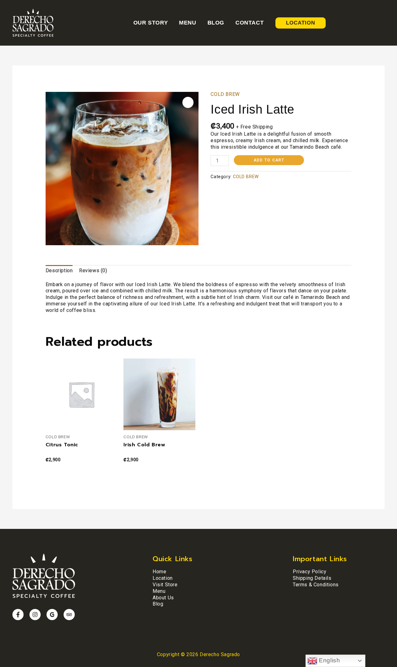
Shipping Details (312, 578)
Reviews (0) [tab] (93, 270)
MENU (187, 23)
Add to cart (269, 160)
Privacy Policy (309, 572)
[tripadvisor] (69, 614)
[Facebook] (18, 614)
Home (159, 572)
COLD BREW (225, 94)
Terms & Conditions (316, 585)
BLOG (215, 23)
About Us (163, 598)
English (328, 660)
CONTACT (249, 23)
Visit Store (165, 585)
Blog (158, 604)
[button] (188, 102)
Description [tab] (59, 270)
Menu (159, 591)
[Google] (52, 614)
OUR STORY (150, 23)
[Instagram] (35, 614)
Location (163, 578)
